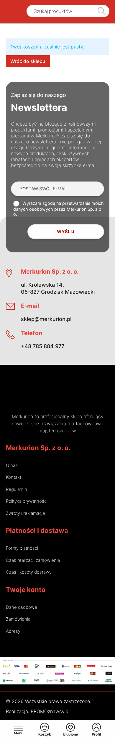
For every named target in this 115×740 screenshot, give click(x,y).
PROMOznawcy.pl (50, 711)
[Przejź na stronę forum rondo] (76, 393)
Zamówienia (18, 619)
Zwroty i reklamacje (25, 513)
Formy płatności (22, 548)
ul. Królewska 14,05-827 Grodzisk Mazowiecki (58, 288)
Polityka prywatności (26, 501)
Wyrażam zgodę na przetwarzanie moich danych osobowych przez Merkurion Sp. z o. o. (58, 209)
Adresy (13, 631)
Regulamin (16, 489)
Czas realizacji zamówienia (33, 560)
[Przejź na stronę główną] (38, 393)
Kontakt (13, 477)
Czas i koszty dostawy (29, 572)
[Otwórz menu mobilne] (18, 728)
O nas (12, 465)
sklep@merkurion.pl (46, 319)
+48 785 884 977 (42, 346)
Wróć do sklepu (27, 61)
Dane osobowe (21, 607)
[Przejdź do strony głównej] (11, 11)
